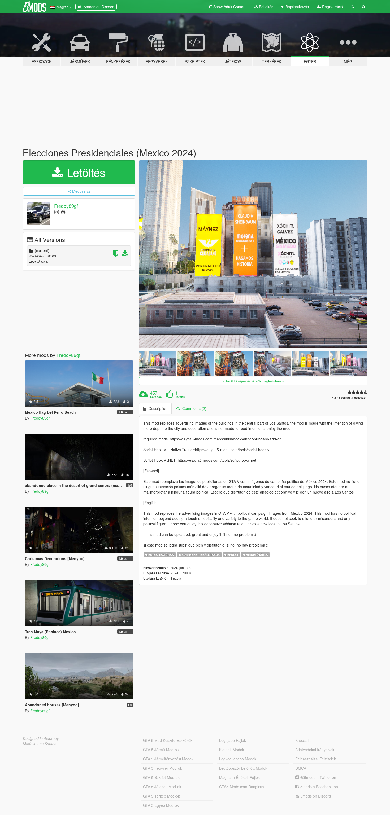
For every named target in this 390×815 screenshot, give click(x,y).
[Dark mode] (352, 6)
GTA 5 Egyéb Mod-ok (161, 805)
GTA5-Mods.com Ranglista (241, 786)
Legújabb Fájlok (232, 740)
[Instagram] (56, 211)
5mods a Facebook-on (318, 786)
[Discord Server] (63, 211)
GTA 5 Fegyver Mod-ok (162, 768)
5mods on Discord (315, 796)
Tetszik (180, 396)
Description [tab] (156, 408)
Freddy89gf (66, 205)
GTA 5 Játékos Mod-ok (162, 786)
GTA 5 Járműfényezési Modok (168, 758)
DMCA (300, 768)
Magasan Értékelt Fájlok (239, 777)
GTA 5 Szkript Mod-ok (161, 777)
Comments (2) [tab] (193, 408)
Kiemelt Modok (231, 749)
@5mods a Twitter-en (317, 777)
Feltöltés (265, 6)
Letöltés (84, 172)
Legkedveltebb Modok (237, 758)
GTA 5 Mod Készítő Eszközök (167, 740)
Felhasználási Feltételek (315, 758)
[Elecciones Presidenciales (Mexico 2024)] (253, 254)
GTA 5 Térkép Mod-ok (161, 796)
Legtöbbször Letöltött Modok (243, 768)
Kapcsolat (303, 740)
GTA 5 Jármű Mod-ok (161, 749)
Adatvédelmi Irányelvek (314, 749)
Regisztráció (332, 6)
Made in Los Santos (39, 743)
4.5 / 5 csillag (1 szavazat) (349, 397)
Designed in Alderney (41, 738)
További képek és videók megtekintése (253, 381)
